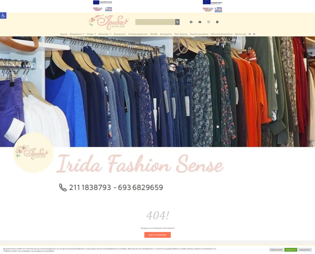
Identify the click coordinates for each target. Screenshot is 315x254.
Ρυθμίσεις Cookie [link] (276, 250)
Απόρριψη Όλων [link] (304, 250)
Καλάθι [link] (154, 33)
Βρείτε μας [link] (240, 33)
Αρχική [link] (63, 33)
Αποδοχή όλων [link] (291, 250)
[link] (3, 15)
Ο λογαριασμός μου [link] (138, 33)
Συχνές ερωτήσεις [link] (199, 33)
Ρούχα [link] (90, 33)
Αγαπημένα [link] (166, 33)
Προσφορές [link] (120, 33)
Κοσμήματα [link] (76, 33)
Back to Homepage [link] (157, 235)
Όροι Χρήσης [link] (181, 33)
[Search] (177, 22)
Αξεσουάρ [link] (103, 33)
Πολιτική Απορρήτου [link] (222, 33)
